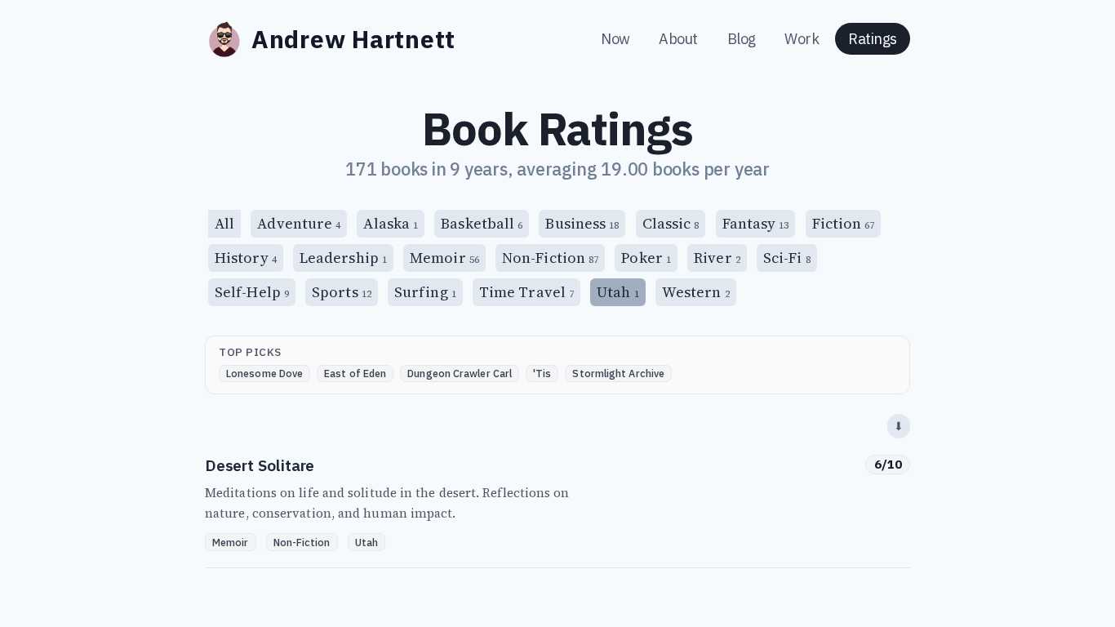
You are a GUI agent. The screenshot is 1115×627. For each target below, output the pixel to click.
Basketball (481, 223)
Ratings (872, 38)
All (224, 223)
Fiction (843, 223)
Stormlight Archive (618, 373)
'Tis (542, 373)
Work (803, 38)
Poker (646, 257)
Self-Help (252, 292)
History (246, 257)
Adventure (298, 223)
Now (617, 38)
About (679, 38)
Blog (743, 38)
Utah (366, 542)
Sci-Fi (787, 257)
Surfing (425, 292)
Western (696, 292)
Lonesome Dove (264, 373)
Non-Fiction (550, 257)
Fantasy (755, 223)
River (717, 257)
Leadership (343, 257)
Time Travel (526, 292)
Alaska (390, 223)
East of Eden (355, 373)
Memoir (444, 257)
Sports (341, 292)
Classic (671, 223)
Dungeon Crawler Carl (459, 373)
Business (582, 223)
